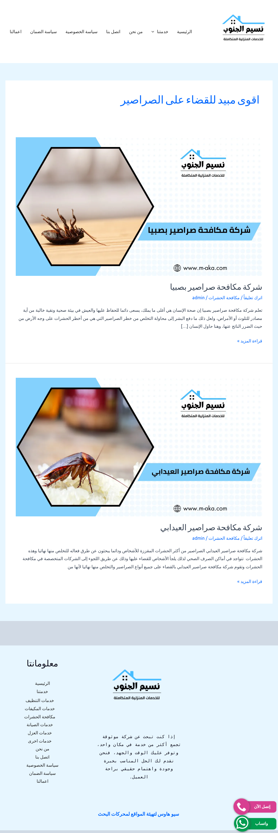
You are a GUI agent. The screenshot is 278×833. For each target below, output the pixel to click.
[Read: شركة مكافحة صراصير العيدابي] (139, 446)
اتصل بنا (113, 31)
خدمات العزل (40, 732)
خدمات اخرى (40, 740)
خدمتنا (162, 31)
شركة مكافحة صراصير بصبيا (216, 288)
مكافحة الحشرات (224, 297)
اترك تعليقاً (253, 297)
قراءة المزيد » (249, 340)
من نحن (136, 31)
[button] (154, 31)
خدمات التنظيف (40, 700)
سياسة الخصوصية (81, 31)
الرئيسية (184, 31)
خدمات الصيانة (40, 724)
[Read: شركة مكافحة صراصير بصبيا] (139, 206)
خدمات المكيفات (40, 708)
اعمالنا (15, 31)
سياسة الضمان (43, 31)
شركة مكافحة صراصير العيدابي (211, 528)
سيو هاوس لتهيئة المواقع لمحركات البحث (138, 813)
